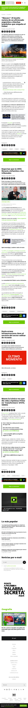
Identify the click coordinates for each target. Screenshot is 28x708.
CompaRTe (4, 698)
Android (14, 679)
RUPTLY (11, 700)
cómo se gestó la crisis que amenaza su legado (14, 219)
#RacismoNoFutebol (7, 89)
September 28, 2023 (7, 93)
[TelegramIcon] (14, 689)
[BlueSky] (16, 689)
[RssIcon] (21, 689)
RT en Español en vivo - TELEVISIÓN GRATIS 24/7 (12, 509)
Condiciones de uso (14, 672)
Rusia (4, 378)
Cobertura (14, 668)
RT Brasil (10, 698)
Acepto (10, 565)
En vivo (18, 2)
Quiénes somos (14, 662)
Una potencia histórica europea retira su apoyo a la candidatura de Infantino (18, 241)
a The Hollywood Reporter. (14, 419)
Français (6, 699)
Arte (3, 475)
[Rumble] (7, 689)
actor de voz (6, 413)
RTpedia (14, 654)
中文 (21, 699)
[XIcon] (12, 689)
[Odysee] (9, 689)
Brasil (11, 149)
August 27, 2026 (7, 435)
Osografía (7, 609)
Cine (8, 475)
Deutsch (19, 698)
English (24, 698)
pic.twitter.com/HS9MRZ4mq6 (11, 431)
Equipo (14, 666)
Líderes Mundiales (14, 656)
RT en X (14, 638)
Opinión (14, 652)
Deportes (5, 311)
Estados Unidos (21, 311)
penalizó (19, 133)
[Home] (3, 3)
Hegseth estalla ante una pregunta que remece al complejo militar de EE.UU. (14, 550)
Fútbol (16, 149)
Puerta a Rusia (17, 700)
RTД (25, 699)
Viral (14, 646)
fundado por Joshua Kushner (16, 229)
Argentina (5, 149)
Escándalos (12, 311)
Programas (14, 648)
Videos (14, 650)
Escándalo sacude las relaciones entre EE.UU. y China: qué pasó (13, 538)
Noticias (14, 644)
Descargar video (6, 201)
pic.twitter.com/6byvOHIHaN (11, 452)
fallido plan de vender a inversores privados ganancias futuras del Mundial (14, 213)
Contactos (14, 664)
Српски (11, 699)
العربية (15, 698)
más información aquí (9, 706)
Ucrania (9, 378)
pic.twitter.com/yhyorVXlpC (18, 89)
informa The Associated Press (18, 215)
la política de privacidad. (11, 566)
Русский (16, 699)
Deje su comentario (14, 160)
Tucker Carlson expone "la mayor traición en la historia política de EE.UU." (14, 544)
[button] (14, 193)
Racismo (23, 149)
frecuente (10, 123)
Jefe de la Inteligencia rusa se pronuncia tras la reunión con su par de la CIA (14, 532)
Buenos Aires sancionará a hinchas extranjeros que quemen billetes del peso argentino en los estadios (18, 116)
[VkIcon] (5, 689)
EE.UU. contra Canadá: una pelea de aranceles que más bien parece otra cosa (13, 629)
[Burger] (24, 3)
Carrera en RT (14, 670)
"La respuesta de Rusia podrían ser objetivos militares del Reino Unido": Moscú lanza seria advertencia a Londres (13, 526)
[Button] (22, 3)
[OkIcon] (19, 689)
